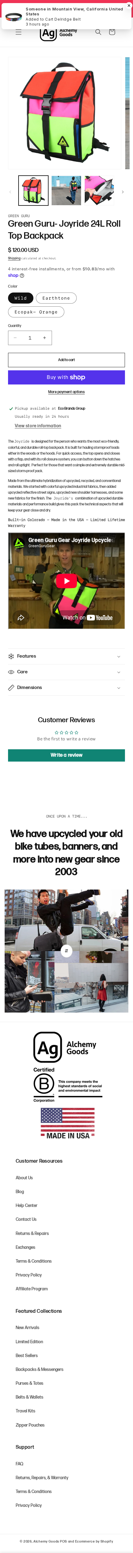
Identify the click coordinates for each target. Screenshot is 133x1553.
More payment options (66, 392)
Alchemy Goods (46, 1541)
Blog (20, 1191)
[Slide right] (123, 192)
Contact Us (26, 1219)
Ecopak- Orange (36, 311)
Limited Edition (29, 1341)
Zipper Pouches (30, 1425)
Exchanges (25, 1247)
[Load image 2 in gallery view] (66, 190)
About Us (24, 1178)
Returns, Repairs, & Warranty (42, 1477)
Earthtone (56, 298)
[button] (18, 32)
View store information (38, 425)
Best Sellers (27, 1355)
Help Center (26, 1205)
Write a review (66, 755)
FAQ (19, 1464)
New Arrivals (27, 1327)
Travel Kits (25, 1411)
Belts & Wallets (29, 1397)
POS (63, 1541)
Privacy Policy (29, 1275)
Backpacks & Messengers (39, 1369)
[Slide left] (10, 192)
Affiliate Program (32, 1289)
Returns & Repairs (32, 1233)
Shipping (14, 258)
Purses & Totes (29, 1383)
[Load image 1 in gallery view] (33, 190)
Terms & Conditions (34, 1261)
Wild (21, 298)
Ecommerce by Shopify (94, 1541)
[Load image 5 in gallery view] (99, 190)
